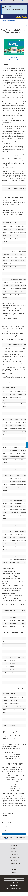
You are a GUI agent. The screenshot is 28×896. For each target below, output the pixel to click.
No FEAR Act (14, 860)
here (11, 11)
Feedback (26, 445)
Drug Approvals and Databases (8, 20)
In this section (5, 25)
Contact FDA (14, 879)
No (5, 830)
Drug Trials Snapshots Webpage (14, 59)
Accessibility (14, 851)
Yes (6, 826)
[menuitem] (14, 815)
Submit (14, 834)
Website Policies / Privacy (14, 857)
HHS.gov (14, 869)
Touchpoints (5, 838)
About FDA (14, 848)
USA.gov (14, 872)
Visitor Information (14, 854)
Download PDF (14, 57)
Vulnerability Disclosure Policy (14, 863)
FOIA (14, 866)
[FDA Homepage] (2, 16)
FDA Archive (14, 845)
